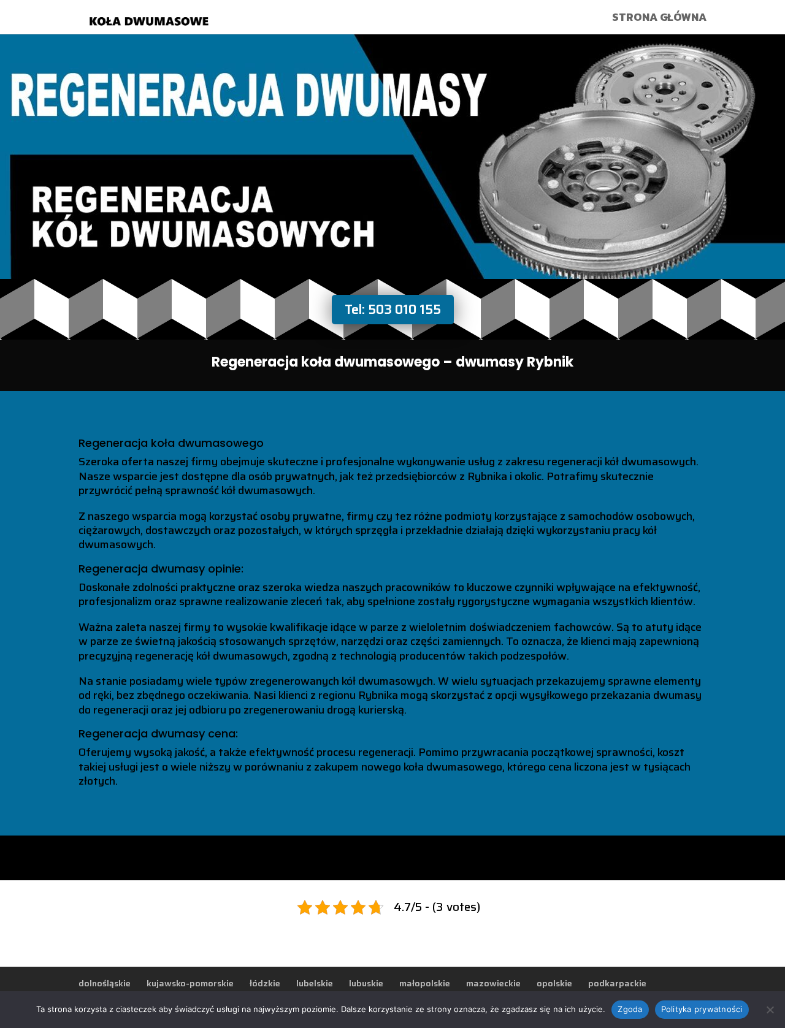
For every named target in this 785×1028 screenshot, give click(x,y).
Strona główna (659, 19)
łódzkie (265, 983)
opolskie (554, 983)
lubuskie (366, 983)
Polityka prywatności (702, 1009)
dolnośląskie (104, 983)
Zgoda (630, 1009)
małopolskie (424, 983)
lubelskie (314, 983)
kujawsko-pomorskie (190, 983)
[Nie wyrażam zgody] (770, 1009)
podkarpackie (617, 983)
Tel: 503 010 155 (393, 309)
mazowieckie (493, 983)
